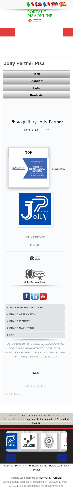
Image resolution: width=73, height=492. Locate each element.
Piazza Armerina (38, 465)
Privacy (35, 372)
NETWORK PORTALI (50, 477)
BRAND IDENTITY (19, 321)
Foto (36, 88)
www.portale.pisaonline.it (36, 414)
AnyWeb (8, 465)
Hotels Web (55, 465)
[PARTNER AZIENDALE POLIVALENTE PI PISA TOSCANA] (9, 441)
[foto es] (63, 4)
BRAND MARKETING (21, 328)
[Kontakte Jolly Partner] (35, 258)
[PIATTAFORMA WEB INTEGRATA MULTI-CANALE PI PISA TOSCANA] (49, 441)
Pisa (17, 465)
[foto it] (30, 4)
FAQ (11, 335)
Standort (37, 80)
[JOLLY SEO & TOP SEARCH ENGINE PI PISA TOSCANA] (29, 441)
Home (37, 73)
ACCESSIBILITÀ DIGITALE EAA (27, 307)
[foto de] (55, 4)
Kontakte (36, 95)
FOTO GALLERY (36, 130)
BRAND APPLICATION (22, 314)
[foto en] (38, 4)
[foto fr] (47, 4)
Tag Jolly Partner (13, 394)
